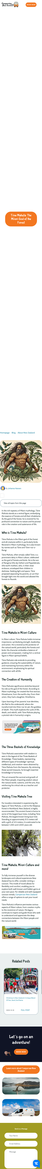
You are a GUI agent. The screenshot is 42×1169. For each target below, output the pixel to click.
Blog (14, 432)
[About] (21, 1085)
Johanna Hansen (14, 488)
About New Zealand (26, 432)
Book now (31, 5)
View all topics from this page (15, 503)
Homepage (5, 432)
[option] (21, 994)
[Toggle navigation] (39, 4)
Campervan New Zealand (26, 894)
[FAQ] (21, 1107)
